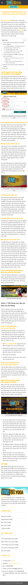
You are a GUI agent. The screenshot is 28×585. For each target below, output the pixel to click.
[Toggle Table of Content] (23, 40)
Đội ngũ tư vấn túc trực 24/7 (12, 52)
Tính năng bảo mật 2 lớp (11, 49)
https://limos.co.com (14, 563)
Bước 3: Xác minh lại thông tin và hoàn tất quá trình (14, 62)
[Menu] (2, 2)
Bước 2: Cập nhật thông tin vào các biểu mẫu (14, 58)
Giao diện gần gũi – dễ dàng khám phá (15, 46)
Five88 (3, 497)
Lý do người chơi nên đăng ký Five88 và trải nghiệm (13, 43)
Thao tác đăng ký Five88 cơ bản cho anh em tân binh (13, 55)
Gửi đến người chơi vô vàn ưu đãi (13, 51)
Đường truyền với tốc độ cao (12, 47)
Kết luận (5, 68)
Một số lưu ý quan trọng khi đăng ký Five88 (13, 65)
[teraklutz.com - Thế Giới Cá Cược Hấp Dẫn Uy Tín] (14, 2)
